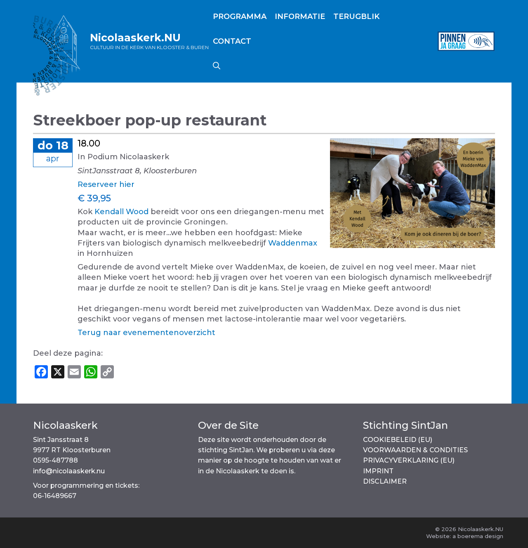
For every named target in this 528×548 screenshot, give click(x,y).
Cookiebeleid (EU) (397, 440)
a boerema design (478, 536)
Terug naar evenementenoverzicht (146, 332)
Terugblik (356, 16)
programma (239, 16)
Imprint (378, 471)
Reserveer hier (106, 184)
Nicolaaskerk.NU (135, 37)
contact (232, 41)
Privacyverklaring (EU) (409, 460)
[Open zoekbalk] (216, 66)
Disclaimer (385, 481)
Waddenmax (292, 243)
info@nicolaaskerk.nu (69, 471)
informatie (300, 16)
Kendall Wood (121, 211)
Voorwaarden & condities (415, 450)
